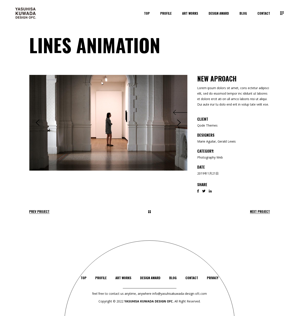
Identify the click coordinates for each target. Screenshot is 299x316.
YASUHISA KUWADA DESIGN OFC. (149, 301)
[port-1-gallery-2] (108, 123)
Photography (206, 157)
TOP (83, 277)
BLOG (173, 277)
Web (219, 157)
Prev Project (39, 211)
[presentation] (37, 123)
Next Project (260, 211)
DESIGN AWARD (150, 277)
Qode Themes (207, 125)
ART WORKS (123, 277)
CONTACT (191, 277)
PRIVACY (212, 277)
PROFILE (101, 277)
